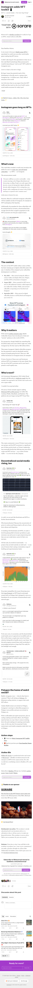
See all (4, 955)
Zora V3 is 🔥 (5, 920)
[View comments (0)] (8, 20)
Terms (22, 975)
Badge (15, 773)
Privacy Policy (28, 875)
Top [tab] (3, 916)
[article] (16, 924)
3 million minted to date (15, 334)
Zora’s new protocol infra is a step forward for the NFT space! (12, 923)
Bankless (11, 771)
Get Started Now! (8, 822)
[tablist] (8, 897)
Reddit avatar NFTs (21, 52)
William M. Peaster (9, 15)
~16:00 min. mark (20, 378)
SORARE (6, 789)
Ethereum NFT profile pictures (10, 392)
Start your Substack (12, 981)
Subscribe (24, 2)
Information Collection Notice (16, 875)
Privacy (18, 975)
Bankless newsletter (15, 35)
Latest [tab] (7, 916)
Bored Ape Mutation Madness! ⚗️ (12, 932)
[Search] (30, 916)
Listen (29, 16)
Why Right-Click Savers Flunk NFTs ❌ (12, 943)
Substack (9, 984)
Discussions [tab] (13, 916)
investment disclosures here (10, 853)
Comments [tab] (5, 897)
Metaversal (6, 758)
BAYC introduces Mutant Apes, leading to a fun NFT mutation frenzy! (12, 934)
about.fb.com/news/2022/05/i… (11, 122)
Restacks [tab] (11, 897)
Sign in (29, 2)
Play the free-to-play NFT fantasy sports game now (15, 794)
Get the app (24, 981)
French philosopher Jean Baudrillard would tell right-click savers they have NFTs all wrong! (12, 947)
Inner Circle (8, 773)
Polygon (22, 698)
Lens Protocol (8, 593)
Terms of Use (24, 873)
